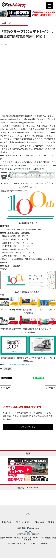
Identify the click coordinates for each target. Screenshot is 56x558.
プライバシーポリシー (23, 522)
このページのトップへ (28, 514)
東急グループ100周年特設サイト (16, 364)
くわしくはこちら (28, 426)
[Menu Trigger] (49, 5)
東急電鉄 (7, 369)
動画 (28, 453)
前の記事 (6, 387)
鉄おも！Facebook (28, 487)
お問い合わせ (7, 522)
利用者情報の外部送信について (28, 528)
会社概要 (51, 522)
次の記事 (50, 387)
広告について (39, 522)
